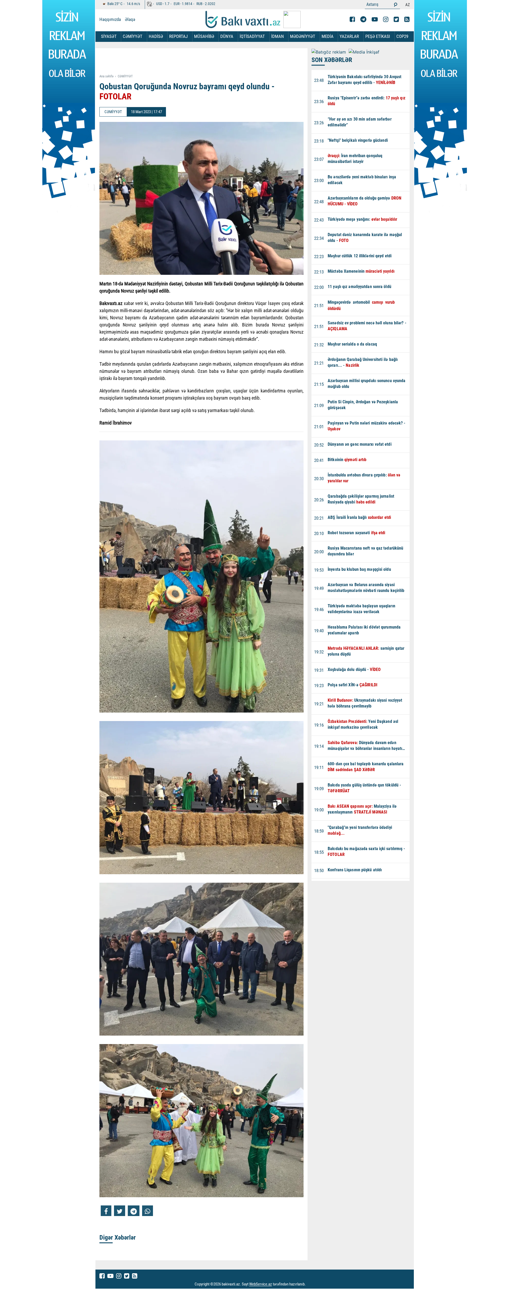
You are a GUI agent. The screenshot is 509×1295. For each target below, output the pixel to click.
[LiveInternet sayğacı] (310, 1284)
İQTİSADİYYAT (252, 36)
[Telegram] (363, 19)
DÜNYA (226, 36)
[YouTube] (375, 19)
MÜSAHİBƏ (204, 36)
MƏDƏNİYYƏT (302, 36)
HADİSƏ (156, 36)
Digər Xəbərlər (117, 1237)
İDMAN (277, 36)
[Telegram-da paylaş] (133, 1210)
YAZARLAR (349, 36)
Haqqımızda (110, 19)
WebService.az (260, 1284)
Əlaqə (130, 19)
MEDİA (328, 36)
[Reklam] (205, 61)
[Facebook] (352, 19)
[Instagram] (385, 19)
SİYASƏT (109, 36)
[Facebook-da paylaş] (106, 1210)
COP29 (402, 36)
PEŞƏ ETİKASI (377, 36)
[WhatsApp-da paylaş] (147, 1210)
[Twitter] (396, 19)
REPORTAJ (178, 36)
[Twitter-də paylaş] (119, 1210)
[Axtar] (395, 4)
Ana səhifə (106, 76)
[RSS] (407, 19)
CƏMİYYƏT (132, 36)
